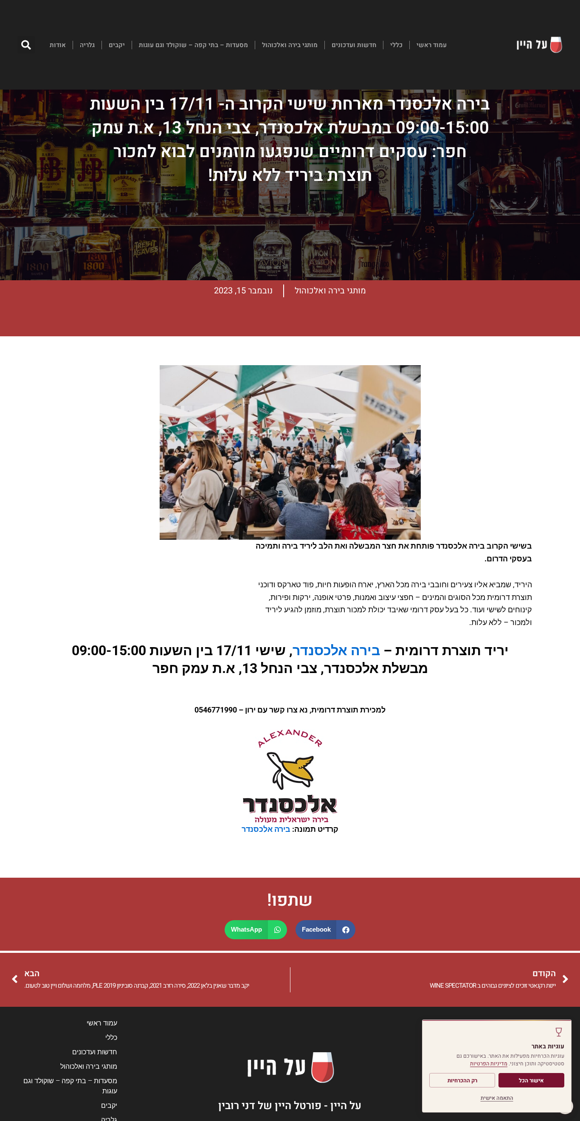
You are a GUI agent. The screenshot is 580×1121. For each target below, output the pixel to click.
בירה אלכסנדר (336, 650)
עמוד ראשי (432, 45)
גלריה (87, 45)
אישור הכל (531, 1080)
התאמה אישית (497, 1098)
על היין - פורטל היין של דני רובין (289, 1106)
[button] (26, 45)
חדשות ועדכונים (354, 45)
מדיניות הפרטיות (488, 1063)
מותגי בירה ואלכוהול (290, 45)
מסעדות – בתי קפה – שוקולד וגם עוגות (193, 45)
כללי (396, 45)
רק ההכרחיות (462, 1080)
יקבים (117, 45)
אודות (58, 45)
